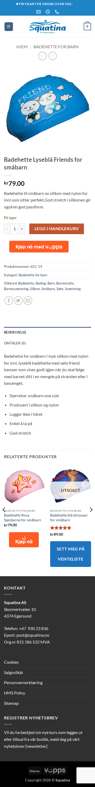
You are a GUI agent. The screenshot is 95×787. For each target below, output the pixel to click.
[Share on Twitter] (18, 300)
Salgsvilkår (13, 672)
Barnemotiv (65, 283)
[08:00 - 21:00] (48, 12)
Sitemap (11, 703)
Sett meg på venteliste (70, 553)
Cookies (11, 661)
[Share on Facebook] (8, 300)
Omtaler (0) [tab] (15, 343)
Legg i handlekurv (57, 228)
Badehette (26, 283)
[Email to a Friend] (27, 300)
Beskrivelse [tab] (15, 332)
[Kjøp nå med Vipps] (39, 247)
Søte (59, 289)
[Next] (91, 520)
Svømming (73, 289)
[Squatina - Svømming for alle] (47, 26)
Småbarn (48, 289)
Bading (41, 283)
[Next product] (42, 56)
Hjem (22, 46)
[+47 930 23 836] (57, 12)
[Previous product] (53, 56)
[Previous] (4, 520)
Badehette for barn (56, 46)
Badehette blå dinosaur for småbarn (69, 517)
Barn (51, 283)
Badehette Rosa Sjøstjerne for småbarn (22, 517)
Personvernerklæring (23, 682)
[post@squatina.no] (39, 12)
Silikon (35, 289)
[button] (8, 26)
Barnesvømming (16, 289)
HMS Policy (14, 692)
